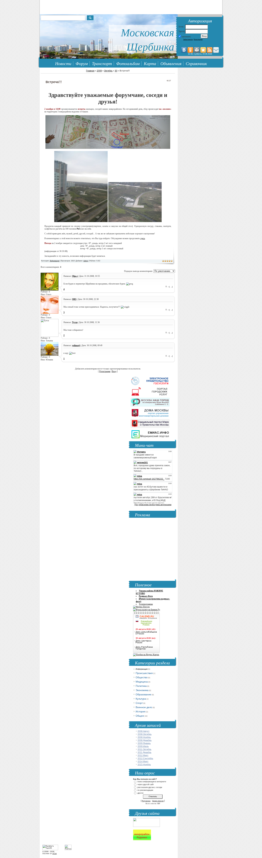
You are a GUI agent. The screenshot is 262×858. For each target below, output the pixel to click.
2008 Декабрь (144, 740)
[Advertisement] (151, 548)
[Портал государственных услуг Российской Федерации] (150, 380)
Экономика (142, 690)
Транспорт (102, 63)
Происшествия (144, 673)
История (140, 711)
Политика (141, 685)
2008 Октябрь (144, 734)
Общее (140, 715)
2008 (99, 71)
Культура (141, 698)
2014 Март (143, 761)
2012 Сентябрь (145, 758)
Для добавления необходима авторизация (152, 504)
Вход (114, 371)
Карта (150, 63)
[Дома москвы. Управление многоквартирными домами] (150, 412)
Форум (82, 63)
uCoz (54, 853)
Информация (54, 261)
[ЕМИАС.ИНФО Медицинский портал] (150, 433)
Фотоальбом (128, 63)
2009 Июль (143, 746)
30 (116, 71)
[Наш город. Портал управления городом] (150, 401)
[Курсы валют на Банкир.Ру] (146, 609)
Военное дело (144, 707)
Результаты (146, 801)
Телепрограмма (146, 604)
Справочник (196, 63)
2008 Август (144, 731)
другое (140, 793)
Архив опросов (158, 801)
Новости (63, 63)
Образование (143, 694)
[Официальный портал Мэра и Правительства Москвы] (150, 423)
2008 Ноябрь (144, 737)
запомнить (186, 36)
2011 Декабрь (144, 752)
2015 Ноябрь (144, 764)
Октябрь (108, 71)
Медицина (142, 681)
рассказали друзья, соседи (149, 787)
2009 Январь (144, 743)
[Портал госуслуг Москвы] (150, 391)
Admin (85, 261)
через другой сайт (145, 784)
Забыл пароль (188, 39)
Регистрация (198, 39)
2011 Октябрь (144, 749)
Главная (90, 71)
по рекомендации (145, 790)
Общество (142, 677)
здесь (142, 238)
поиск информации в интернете (151, 781)
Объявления (170, 63)
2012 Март (143, 755)
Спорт (139, 703)
